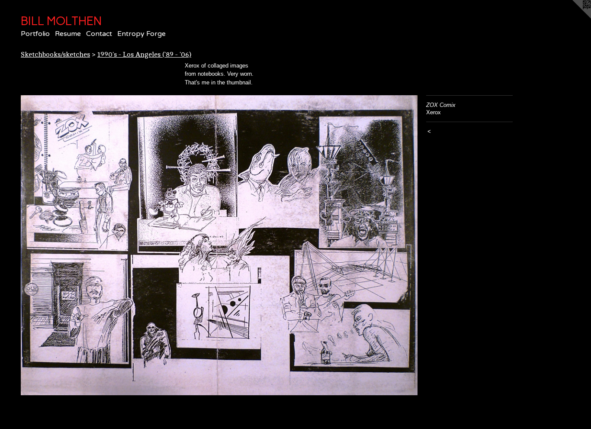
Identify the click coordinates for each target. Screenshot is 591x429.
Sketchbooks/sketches (55, 54)
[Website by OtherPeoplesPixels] (573, 17)
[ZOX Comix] (219, 245)
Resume (68, 33)
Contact (99, 33)
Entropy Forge (141, 33)
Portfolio (35, 33)
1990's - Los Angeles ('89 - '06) (144, 54)
